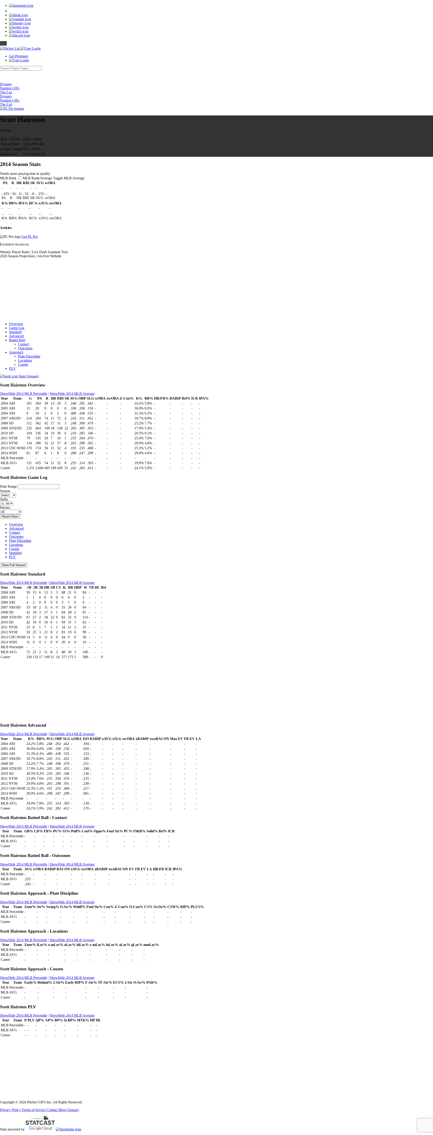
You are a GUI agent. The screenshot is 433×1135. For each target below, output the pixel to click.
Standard (15, 332)
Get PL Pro (30, 237)
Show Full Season (13, 565)
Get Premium (18, 56)
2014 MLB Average (72, 393)
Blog (63, 1110)
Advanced (16, 336)
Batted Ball (17, 340)
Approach (16, 352)
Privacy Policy (11, 1110)
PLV (12, 368)
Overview (16, 324)
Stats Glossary (28, 376)
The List (6, 92)
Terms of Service (34, 1110)
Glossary (73, 1110)
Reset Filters (10, 516)
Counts (23, 364)
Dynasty (6, 84)
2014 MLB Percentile (23, 393)
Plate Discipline (29, 356)
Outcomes (25, 348)
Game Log (16, 328)
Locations (25, 360)
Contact (23, 344)
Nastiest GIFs (9, 88)
